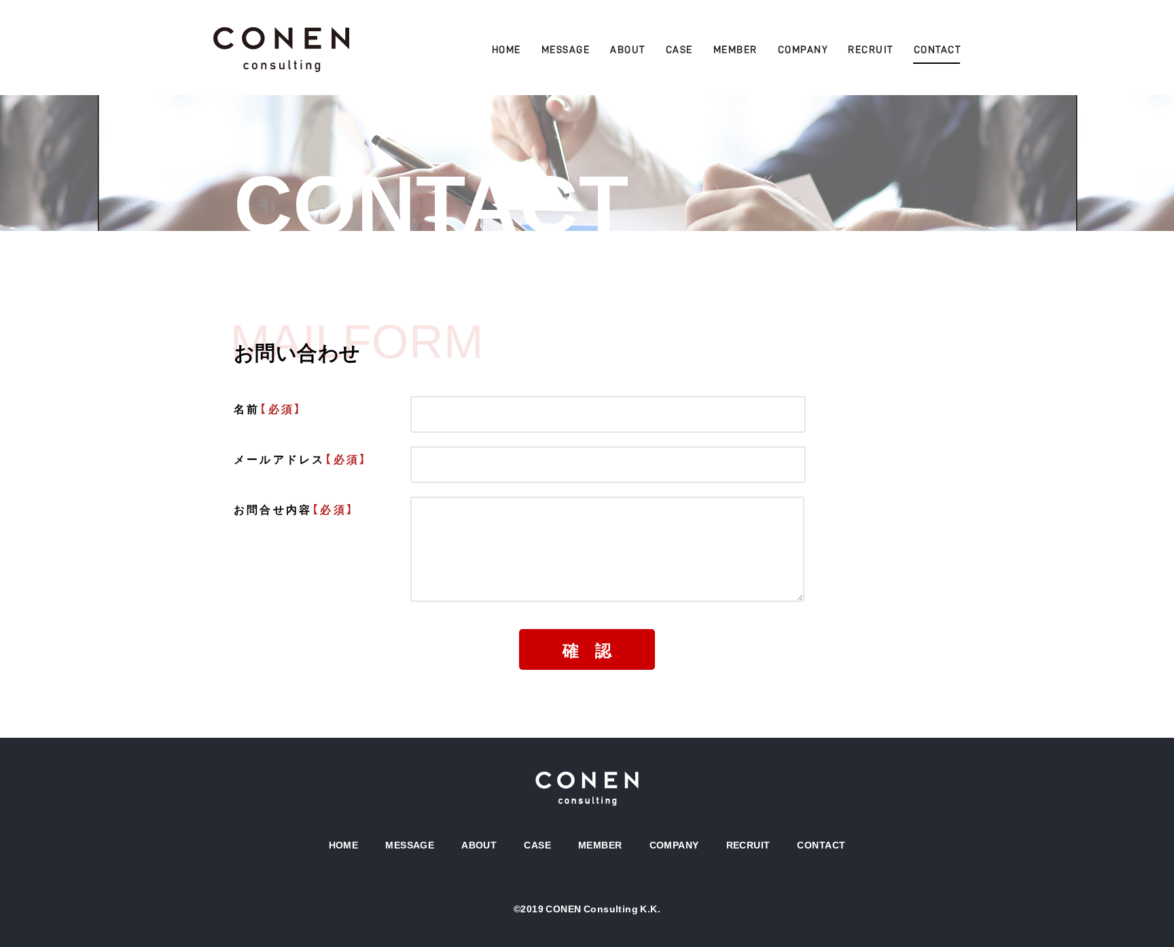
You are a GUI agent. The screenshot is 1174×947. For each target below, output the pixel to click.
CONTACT (937, 50)
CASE (679, 50)
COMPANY (803, 50)
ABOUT (627, 50)
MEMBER (735, 50)
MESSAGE (565, 50)
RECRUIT (870, 50)
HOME (506, 50)
